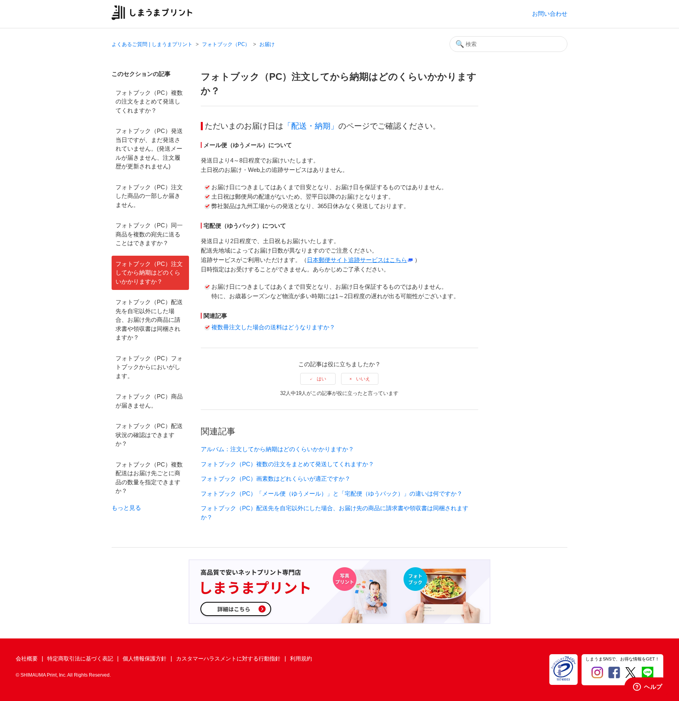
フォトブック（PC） (226, 44)
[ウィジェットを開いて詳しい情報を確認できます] (647, 687)
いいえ (363, 379)
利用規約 (301, 658)
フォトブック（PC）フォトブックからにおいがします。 (149, 367)
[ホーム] (152, 18)
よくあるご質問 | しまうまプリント (152, 44)
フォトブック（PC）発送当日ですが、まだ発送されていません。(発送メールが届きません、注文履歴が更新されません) (149, 148)
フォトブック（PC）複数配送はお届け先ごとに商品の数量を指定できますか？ (149, 477)
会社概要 (27, 658)
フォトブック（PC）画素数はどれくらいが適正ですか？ (276, 478)
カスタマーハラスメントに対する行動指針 (228, 658)
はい (321, 379)
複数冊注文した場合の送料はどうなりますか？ (273, 327)
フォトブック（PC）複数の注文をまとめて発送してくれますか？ (149, 101)
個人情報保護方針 (145, 658)
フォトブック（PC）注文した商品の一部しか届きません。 (149, 196)
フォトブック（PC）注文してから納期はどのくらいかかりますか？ (149, 272)
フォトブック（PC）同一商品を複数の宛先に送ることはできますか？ (149, 234)
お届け (267, 44)
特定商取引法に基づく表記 (80, 658)
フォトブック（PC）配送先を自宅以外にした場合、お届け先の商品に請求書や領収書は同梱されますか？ (149, 320)
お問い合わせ (549, 13)
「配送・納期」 (310, 126)
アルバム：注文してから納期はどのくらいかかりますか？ (277, 449)
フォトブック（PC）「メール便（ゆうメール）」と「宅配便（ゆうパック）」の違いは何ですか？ (331, 493)
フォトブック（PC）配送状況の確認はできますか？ (149, 434)
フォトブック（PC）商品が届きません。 (149, 401)
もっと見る (126, 507)
